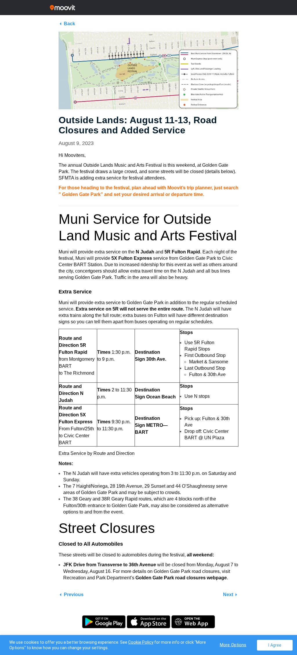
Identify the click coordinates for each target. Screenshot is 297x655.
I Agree (275, 645)
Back (69, 23)
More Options (233, 644)
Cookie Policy (140, 642)
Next (228, 594)
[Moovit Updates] (148, 7)
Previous (74, 594)
